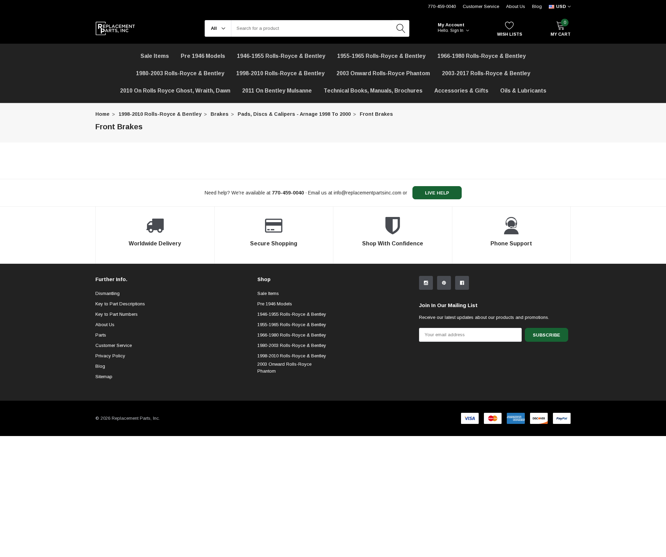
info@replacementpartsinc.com (367, 192)
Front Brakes (376, 114)
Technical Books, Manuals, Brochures (373, 91)
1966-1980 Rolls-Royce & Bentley (481, 56)
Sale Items (268, 293)
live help (437, 192)
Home (102, 114)
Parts (100, 335)
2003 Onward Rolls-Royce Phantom (284, 368)
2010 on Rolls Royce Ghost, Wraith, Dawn (175, 91)
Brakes (220, 114)
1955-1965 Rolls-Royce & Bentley (381, 56)
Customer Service (481, 6)
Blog (537, 6)
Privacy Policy (110, 355)
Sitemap (103, 376)
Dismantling (107, 293)
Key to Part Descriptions (120, 303)
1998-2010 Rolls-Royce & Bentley (280, 73)
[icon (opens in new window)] (426, 283)
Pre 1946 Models (203, 56)
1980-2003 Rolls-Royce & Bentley (180, 73)
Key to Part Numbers (116, 314)
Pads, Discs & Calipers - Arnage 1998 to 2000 (294, 114)
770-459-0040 (442, 6)
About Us (515, 6)
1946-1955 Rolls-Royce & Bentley (281, 56)
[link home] (115, 28)
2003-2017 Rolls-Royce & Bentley (486, 73)
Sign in (457, 30)
